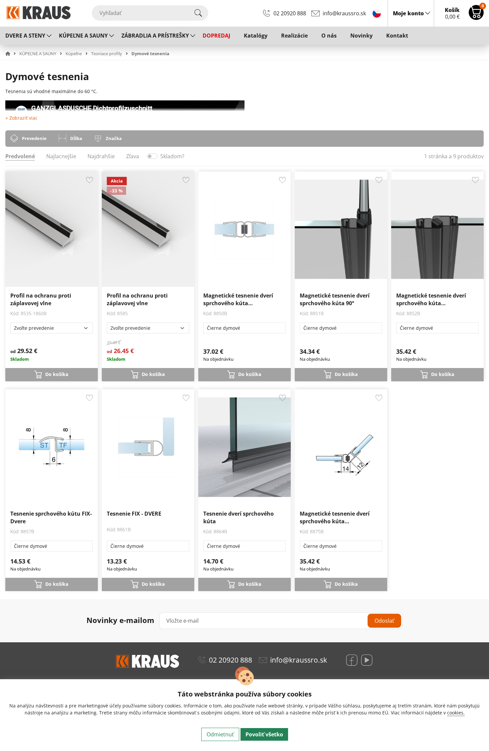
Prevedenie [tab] (34, 138)
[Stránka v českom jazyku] (377, 13)
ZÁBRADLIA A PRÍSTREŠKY (155, 35)
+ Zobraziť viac (21, 118)
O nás (329, 35)
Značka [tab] (114, 138)
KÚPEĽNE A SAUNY (83, 35)
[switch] (152, 156)
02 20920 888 (289, 13)
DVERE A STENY (25, 35)
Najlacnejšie (61, 156)
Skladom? (172, 156)
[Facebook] (351, 660)
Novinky (361, 35)
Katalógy (255, 35)
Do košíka (56, 374)
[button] (11, 53)
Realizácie (294, 35)
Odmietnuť (220, 734)
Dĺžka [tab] (76, 138)
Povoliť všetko (264, 734)
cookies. (456, 712)
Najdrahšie (101, 156)
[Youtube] (366, 660)
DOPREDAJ (216, 35)
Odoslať (384, 620)
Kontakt (397, 35)
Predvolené (20, 156)
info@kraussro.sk (344, 13)
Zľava (132, 156)
